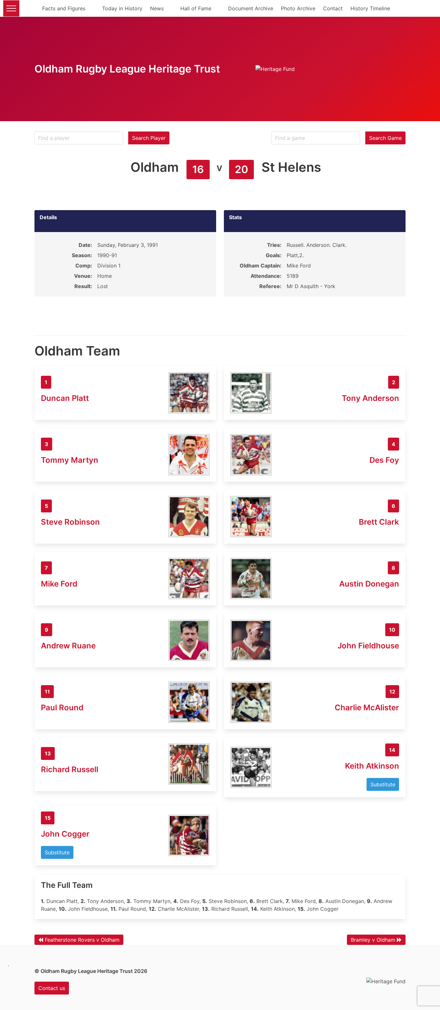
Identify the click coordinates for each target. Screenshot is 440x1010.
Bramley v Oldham (373, 940)
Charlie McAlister (367, 707)
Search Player (149, 138)
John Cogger (65, 834)
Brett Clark (379, 522)
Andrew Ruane (68, 645)
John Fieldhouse (368, 645)
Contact (333, 8)
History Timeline (370, 8)
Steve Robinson (70, 522)
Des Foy (384, 460)
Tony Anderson (370, 398)
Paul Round (62, 707)
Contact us (51, 988)
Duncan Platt (65, 398)
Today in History (122, 8)
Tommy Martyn (69, 460)
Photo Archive (298, 8)
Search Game (385, 138)
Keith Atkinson (372, 766)
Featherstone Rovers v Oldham (82, 940)
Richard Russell (69, 769)
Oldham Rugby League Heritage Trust (127, 69)
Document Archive (250, 8)
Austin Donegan (369, 583)
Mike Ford (59, 583)
